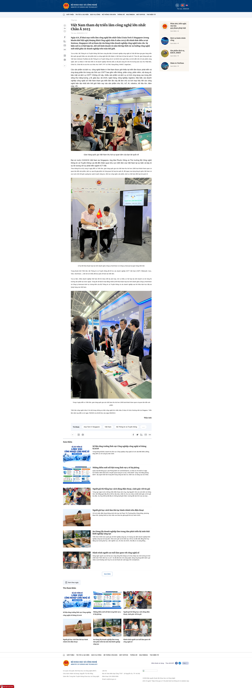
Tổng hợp (74, 20)
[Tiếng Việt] (182, 5)
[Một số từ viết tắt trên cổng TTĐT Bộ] (65, 55)
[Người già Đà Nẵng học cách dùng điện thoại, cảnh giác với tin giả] (77, 496)
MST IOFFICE (140, 14)
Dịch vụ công (95, 14)
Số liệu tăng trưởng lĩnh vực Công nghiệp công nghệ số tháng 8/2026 (119, 447)
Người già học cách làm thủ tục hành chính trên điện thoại (118, 510)
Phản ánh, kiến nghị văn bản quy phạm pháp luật (178, 26)
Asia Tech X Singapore (92, 427)
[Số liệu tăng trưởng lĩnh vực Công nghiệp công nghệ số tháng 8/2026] (77, 453)
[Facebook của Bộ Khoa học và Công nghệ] (176, 663)
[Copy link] (179, 663)
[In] (65, 60)
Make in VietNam (177, 63)
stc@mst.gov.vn (111, 679)
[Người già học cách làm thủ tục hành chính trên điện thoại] (77, 517)
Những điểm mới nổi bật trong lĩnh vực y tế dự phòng (116, 467)
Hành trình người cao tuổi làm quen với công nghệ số (116, 553)
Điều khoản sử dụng (157, 663)
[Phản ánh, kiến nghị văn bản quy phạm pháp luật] (165, 26)
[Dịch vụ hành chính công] (165, 41)
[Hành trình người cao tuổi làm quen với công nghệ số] (77, 560)
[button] (65, 28)
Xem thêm (107, 574)
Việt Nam (108, 427)
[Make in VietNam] (165, 66)
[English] (187, 5)
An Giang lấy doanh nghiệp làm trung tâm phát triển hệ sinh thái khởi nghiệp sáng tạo (121, 532)
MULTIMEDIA (130, 14)
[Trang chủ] (64, 14)
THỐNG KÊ (121, 14)
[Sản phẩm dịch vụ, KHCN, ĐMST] (165, 53)
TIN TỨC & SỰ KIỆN (82, 14)
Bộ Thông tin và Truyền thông (126, 427)
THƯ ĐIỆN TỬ (151, 14)
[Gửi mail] (65, 45)
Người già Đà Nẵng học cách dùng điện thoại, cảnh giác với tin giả (121, 489)
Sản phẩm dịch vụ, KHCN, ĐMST (177, 52)
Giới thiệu (70, 14)
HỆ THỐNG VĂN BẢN (109, 14)
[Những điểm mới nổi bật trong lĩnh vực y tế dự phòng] (77, 475)
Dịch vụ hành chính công (178, 39)
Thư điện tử (154, 655)
